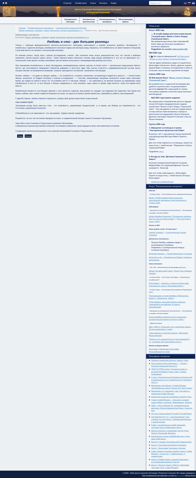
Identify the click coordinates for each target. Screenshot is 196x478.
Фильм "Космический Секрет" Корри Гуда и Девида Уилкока (170, 272)
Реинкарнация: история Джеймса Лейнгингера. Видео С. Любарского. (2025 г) (169, 297)
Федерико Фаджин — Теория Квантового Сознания (170, 253)
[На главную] (3, 3)
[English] (185, 3)
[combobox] (160, 3)
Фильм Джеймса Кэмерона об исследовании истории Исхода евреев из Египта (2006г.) (167, 318)
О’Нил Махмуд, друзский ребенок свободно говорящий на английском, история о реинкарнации (167, 304)
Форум (113, 3)
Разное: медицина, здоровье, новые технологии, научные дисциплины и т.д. (57, 37)
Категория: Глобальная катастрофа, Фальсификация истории (164, 350)
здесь (161, 151)
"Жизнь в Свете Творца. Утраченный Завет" (169, 79)
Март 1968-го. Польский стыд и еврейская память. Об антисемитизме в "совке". (170, 328)
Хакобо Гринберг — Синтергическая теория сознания (167, 233)
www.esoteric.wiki (179, 49)
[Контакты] (6, 3)
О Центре (67, 3)
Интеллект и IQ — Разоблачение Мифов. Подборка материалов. (170, 258)
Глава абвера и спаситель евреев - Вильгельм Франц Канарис (168, 334)
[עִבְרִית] (193, 3)
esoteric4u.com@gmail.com (162, 181)
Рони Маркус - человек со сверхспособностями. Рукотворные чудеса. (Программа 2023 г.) (169, 284)
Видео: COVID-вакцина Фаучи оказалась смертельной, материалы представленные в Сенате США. (167, 200)
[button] (70, 20)
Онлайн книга (81, 3)
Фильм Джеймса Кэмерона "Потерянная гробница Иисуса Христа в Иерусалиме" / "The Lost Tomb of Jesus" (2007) (170, 219)
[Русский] (189, 3)
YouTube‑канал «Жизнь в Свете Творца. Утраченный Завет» (169, 57)
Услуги (93, 3)
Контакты (103, 3)
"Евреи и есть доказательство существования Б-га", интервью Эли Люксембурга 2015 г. (169, 340)
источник (180, 475)
